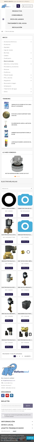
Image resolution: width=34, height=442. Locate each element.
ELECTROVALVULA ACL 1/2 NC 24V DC (25, 340)
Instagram (11, 395)
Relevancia (5, 188)
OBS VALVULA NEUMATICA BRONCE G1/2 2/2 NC (9, 313)
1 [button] (15, 176)
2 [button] (17, 176)
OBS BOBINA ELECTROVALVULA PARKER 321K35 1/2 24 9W (25, 313)
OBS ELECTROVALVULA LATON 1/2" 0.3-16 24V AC (9, 261)
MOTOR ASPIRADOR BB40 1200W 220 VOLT (17, 173)
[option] (17, 165)
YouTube (7, 395)
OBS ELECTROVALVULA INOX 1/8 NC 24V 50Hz (9, 340)
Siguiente (28, 356)
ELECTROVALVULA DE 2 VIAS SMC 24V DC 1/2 (9, 287)
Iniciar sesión (27, 6)
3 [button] (18, 176)
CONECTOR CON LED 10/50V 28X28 (25, 208)
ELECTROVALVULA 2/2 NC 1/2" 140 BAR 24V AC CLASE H (9, 234)
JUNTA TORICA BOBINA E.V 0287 (9, 208)
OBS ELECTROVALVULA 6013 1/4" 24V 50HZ (25, 234)
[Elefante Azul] (6, 6)
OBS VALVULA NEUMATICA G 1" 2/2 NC (25, 287)
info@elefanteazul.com (9, 380)
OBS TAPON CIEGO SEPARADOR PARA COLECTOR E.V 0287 (25, 261)
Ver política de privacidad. (10, 440)
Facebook (3, 395)
